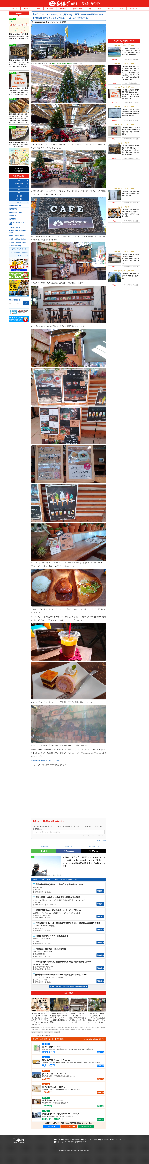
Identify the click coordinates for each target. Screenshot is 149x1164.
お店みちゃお (77, 9)
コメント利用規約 (101, 840)
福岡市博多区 (13, 209)
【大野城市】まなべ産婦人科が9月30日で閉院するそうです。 (130, 276)
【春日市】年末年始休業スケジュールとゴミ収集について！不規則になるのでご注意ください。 (18, 144)
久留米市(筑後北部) (15, 245)
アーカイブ (133, 9)
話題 (99, 9)
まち (89, 9)
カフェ (33, 1032)
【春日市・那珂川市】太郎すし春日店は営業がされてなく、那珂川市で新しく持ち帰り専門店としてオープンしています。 (130, 259)
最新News (27, 9)
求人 (38, 9)
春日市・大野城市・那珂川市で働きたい (47, 879)
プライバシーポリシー (118, 1140)
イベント (110, 9)
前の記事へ (44, 846)
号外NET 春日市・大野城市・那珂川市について (71, 1142)
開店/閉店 (50, 9)
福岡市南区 (12, 219)
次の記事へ (93, 846)
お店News (63, 9)
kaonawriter (47, 1035)
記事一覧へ (69, 846)
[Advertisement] (124, 25)
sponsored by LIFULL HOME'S (94, 1039)
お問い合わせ (104, 1140)
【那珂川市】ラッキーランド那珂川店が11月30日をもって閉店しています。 (130, 194)
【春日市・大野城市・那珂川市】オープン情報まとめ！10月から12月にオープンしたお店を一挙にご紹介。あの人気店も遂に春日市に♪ (130, 150)
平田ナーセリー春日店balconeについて (45, 760)
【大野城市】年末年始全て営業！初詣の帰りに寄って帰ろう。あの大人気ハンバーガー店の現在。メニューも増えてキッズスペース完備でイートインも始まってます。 (18, 118)
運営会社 (66, 1140)
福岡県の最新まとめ (15, 205)
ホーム (58, 1140)
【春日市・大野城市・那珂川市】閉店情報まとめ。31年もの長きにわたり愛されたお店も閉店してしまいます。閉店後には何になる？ (130, 94)
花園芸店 (56, 1032)
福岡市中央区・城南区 (16, 212)
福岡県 (64, 22)
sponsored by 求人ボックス (70, 879)
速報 (121, 9)
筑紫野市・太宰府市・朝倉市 (17, 242)
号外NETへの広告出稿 (90, 1140)
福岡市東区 (12, 215)
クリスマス (40, 1032)
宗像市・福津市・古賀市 (16, 236)
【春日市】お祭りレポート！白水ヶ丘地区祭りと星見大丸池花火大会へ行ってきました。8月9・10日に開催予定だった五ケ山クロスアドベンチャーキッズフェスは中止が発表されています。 (130, 73)
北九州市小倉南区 (14, 227)
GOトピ (14, 9)
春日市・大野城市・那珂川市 (85, 3)
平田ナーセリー (48, 1032)
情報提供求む (76, 1140)
